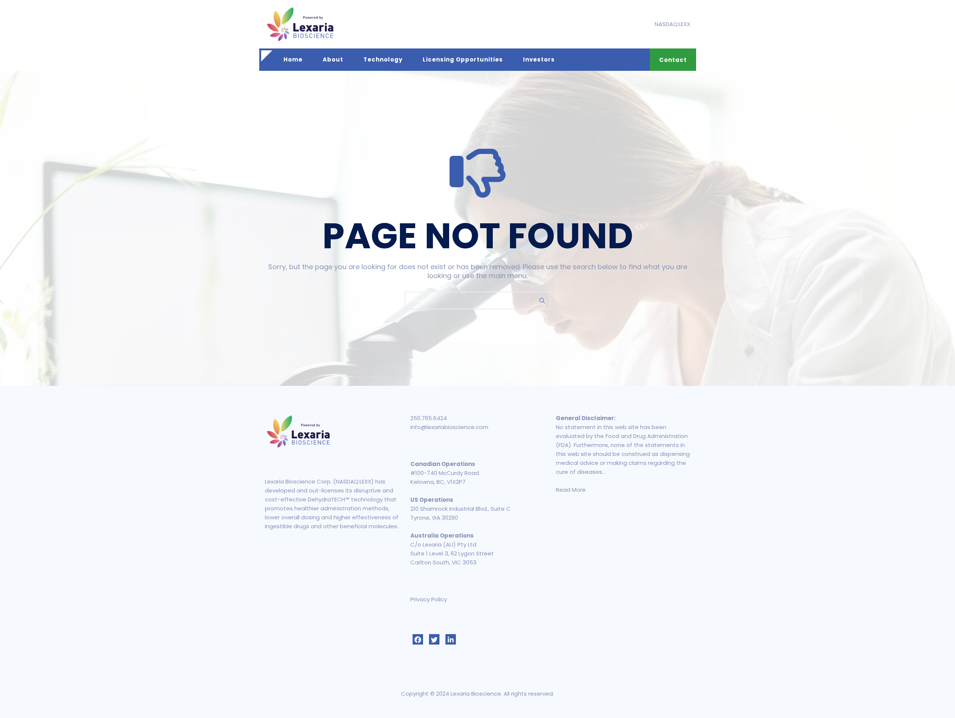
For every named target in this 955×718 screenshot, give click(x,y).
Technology (383, 59)
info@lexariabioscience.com (449, 427)
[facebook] (418, 639)
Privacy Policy (428, 599)
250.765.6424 (428, 418)
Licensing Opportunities (463, 59)
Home (293, 59)
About (333, 59)
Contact (673, 60)
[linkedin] (450, 639)
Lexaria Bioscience (476, 693)
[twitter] (434, 639)
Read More (571, 490)
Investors (539, 59)
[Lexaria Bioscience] (300, 24)
